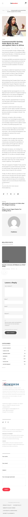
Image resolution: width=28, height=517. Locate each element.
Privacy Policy (7, 505)
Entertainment (14, 364)
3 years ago (8, 48)
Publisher (4, 48)
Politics (7, 10)
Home (3, 10)
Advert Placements (8, 513)
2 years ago (8, 268)
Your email (5, 463)
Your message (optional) (8, 476)
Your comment (8, 286)
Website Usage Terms (9, 508)
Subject (4, 470)
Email (5, 306)
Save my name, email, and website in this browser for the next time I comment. (13, 324)
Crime (14, 358)
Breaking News (14, 353)
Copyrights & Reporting (10, 510)
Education (14, 361)
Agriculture (14, 350)
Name (6, 299)
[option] (14, 258)
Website (6, 313)
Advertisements (14, 348)
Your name (5, 456)
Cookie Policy (17, 505)
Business (14, 356)
